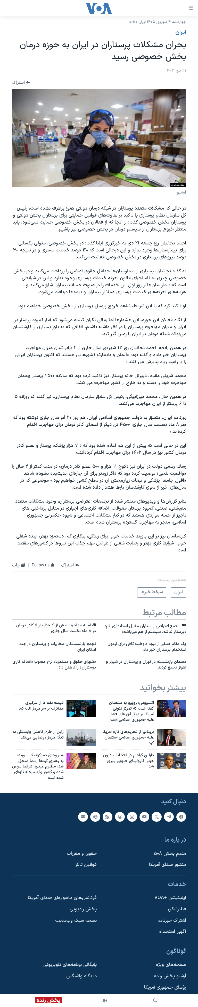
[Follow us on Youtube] (144, 817)
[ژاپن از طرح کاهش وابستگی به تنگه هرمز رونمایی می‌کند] (81, 737)
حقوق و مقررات (82, 853)
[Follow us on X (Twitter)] (156, 817)
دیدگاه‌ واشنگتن (81, 976)
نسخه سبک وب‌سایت (76, 920)
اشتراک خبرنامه (172, 920)
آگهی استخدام (172, 931)
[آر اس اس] (107, 817)
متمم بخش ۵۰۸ (170, 853)
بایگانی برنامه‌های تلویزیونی (70, 964)
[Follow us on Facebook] (181, 817)
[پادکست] (95, 817)
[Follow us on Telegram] (169, 817)
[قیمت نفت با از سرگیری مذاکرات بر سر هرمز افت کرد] (81, 708)
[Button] (21, 82)
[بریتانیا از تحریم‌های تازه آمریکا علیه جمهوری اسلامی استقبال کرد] (171, 737)
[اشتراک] (83, 817)
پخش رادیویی (83, 909)
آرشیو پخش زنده (170, 976)
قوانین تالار (86, 864)
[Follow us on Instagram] (132, 817)
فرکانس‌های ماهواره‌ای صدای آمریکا (62, 897)
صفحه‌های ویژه (171, 964)
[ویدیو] (104, 1000)
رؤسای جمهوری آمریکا (165, 987)
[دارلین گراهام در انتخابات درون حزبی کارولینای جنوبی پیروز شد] (171, 761)
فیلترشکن (177, 909)
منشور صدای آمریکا (167, 864)
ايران (180, 32)
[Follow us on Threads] (120, 817)
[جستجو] (155, 1000)
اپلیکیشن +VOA (170, 897)
